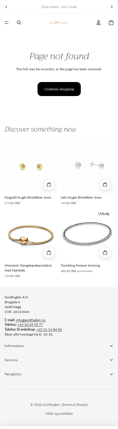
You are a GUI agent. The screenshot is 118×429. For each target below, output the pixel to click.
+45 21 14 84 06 (49, 329)
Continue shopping (59, 89)
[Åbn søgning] (19, 22)
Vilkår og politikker (59, 413)
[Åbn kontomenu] (98, 22)
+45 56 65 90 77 (30, 324)
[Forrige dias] (6, 7)
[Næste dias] (111, 7)
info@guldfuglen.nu (31, 320)
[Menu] (6, 22)
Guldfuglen (51, 404)
